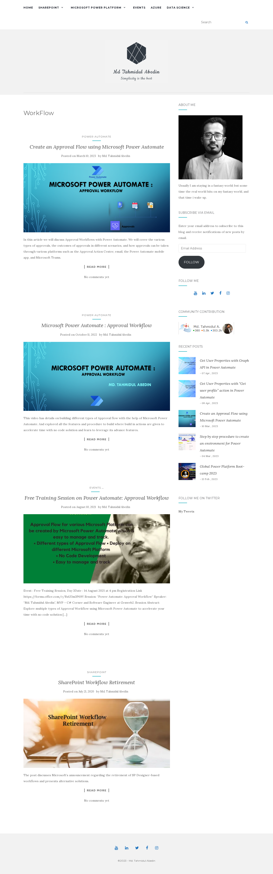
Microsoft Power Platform (96, 7)
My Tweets (186, 511)
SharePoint (48, 7)
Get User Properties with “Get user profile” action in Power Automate (223, 390)
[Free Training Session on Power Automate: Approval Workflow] (96, 548)
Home (28, 7)
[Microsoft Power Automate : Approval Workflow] (96, 376)
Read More (96, 266)
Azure (156, 7)
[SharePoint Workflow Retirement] (96, 733)
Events (139, 7)
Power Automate (96, 136)
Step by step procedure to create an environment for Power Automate (224, 443)
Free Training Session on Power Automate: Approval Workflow (97, 498)
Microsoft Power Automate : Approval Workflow (96, 325)
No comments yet (96, 277)
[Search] (247, 22)
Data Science (178, 7)
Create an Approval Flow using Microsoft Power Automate (97, 146)
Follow (191, 262)
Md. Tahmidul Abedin (116, 156)
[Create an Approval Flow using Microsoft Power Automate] (96, 197)
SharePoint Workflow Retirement (96, 682)
